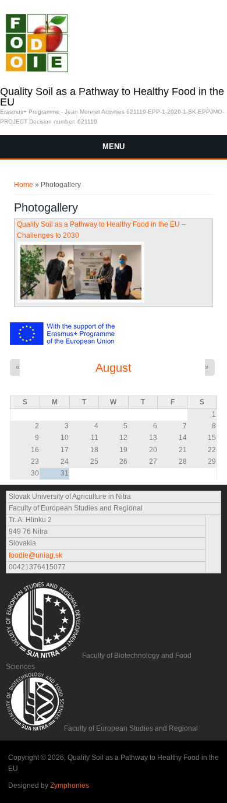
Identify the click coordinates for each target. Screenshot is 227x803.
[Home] (36, 70)
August (113, 367)
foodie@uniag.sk (35, 555)
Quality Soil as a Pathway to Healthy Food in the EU (112, 96)
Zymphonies (69, 785)
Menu (113, 146)
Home (23, 185)
